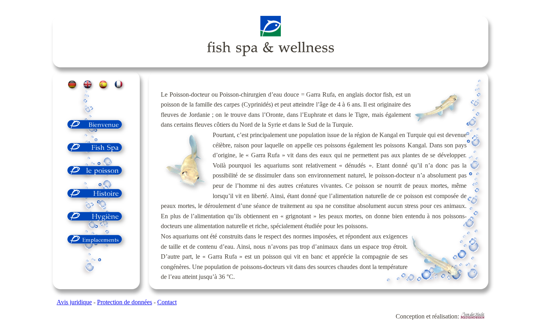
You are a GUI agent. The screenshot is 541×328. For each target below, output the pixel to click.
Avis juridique (74, 302)
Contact (167, 302)
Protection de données (124, 302)
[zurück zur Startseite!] (270, 37)
